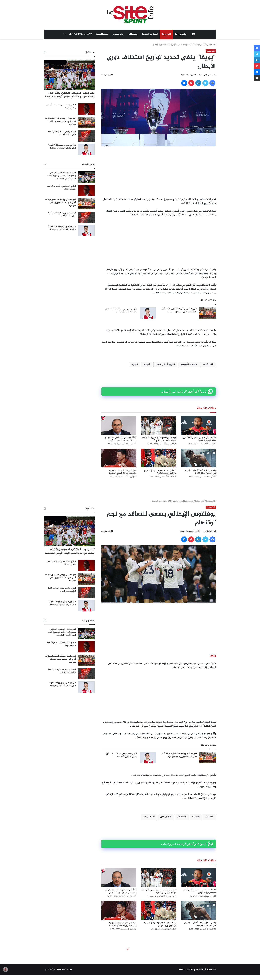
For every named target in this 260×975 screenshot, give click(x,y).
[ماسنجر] (184, 83)
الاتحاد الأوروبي (188, 364)
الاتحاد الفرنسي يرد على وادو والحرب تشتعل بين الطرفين (199, 439)
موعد (146, 364)
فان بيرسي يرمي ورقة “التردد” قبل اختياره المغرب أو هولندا (121, 310)
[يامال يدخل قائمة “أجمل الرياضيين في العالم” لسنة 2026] (198, 458)
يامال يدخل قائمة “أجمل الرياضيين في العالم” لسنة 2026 (200, 472)
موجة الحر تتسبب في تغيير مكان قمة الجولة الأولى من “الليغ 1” (159, 439)
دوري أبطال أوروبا (164, 364)
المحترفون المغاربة (150, 34)
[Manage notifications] (5, 969)
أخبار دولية (166, 34)
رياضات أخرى (133, 34)
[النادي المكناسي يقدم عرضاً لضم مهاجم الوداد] (86, 109)
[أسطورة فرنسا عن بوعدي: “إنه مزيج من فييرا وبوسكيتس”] (158, 458)
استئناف (207, 364)
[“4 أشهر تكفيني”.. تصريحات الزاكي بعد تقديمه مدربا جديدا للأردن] (118, 425)
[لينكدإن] (198, 83)
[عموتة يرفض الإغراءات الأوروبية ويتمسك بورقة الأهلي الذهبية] (118, 458)
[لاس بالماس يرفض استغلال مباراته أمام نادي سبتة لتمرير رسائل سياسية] (207, 313)
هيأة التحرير (50, 969)
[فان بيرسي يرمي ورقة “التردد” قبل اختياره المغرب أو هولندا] (148, 313)
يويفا (133, 364)
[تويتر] (205, 83)
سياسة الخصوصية (64, 969)
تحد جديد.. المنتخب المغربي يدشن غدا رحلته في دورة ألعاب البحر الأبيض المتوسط (69, 95)
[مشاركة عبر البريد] (257, 78)
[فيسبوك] (212, 83)
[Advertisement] (158, 172)
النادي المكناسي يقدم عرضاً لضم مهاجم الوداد (61, 106)
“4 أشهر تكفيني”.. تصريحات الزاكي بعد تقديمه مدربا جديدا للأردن (120, 439)
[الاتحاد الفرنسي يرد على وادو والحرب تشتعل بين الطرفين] (198, 425)
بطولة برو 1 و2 (180, 34)
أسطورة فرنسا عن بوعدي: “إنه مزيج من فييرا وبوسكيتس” (160, 472)
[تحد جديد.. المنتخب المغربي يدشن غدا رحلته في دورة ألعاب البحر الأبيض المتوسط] (86, 177)
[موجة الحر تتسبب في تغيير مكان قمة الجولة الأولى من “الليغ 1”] (158, 425)
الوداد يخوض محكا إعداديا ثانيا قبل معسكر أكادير (62, 133)
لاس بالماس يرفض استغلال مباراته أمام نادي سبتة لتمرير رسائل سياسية (179, 310)
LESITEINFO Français (79, 34)
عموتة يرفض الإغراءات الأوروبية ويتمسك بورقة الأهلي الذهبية (122, 472)
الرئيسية (210, 44)
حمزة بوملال (209, 74)
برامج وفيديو (118, 34)
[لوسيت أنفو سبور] (130, 15)
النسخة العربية (102, 34)
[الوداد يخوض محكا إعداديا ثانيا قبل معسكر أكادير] (86, 136)
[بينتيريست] (191, 83)
